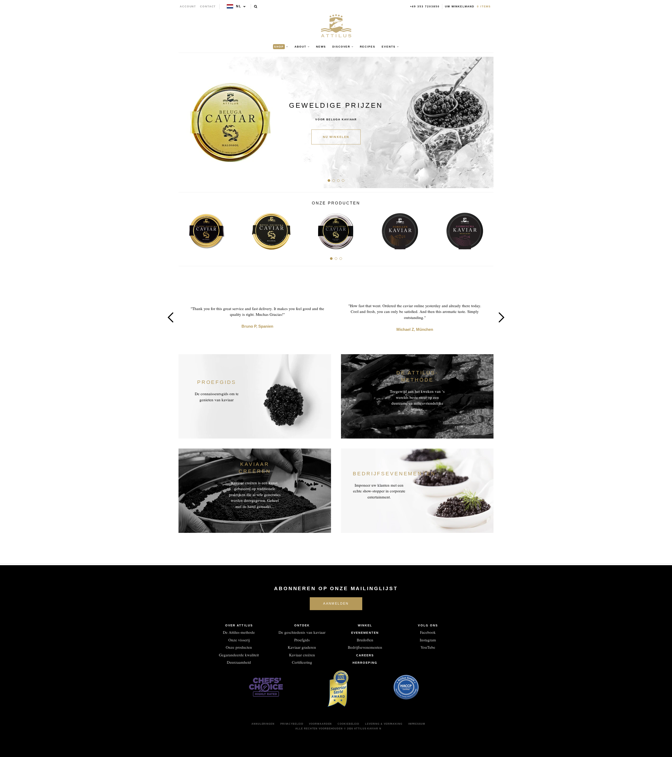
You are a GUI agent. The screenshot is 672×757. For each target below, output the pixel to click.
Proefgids (302, 639)
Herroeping (365, 662)
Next (488, 122)
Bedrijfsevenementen (365, 647)
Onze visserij (239, 639)
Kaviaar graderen (302, 647)
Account (188, 6)
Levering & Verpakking (383, 724)
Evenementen (365, 632)
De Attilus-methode (239, 632)
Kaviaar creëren (302, 654)
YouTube (428, 647)
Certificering (302, 662)
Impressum (416, 724)
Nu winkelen (336, 136)
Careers (365, 655)
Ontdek (302, 625)
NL (238, 6)
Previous (184, 122)
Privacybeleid (291, 724)
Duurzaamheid (239, 662)
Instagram (428, 639)
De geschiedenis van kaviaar (302, 632)
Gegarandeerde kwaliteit (239, 654)
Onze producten (239, 647)
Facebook (428, 632)
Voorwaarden (320, 724)
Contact (208, 6)
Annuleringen (263, 724)
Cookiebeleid (348, 724)
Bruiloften (365, 639)
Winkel (365, 625)
